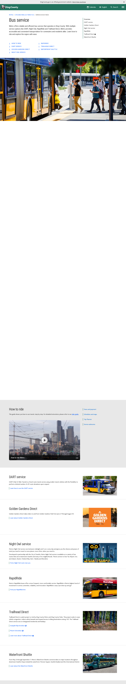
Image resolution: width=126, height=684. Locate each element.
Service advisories (89, 424)
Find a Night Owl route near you (20, 563)
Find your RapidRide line (18, 590)
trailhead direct (47, 46)
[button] (124, 2)
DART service (88, 22)
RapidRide (87, 31)
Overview (87, 19)
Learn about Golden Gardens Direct (21, 518)
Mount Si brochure (16, 631)
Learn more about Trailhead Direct (21, 636)
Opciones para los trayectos (24, 15)
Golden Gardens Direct (91, 25)
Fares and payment (90, 409)
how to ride (16, 43)
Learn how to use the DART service (21, 488)
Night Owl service (89, 28)
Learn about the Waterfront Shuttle (21, 666)
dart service (16, 46)
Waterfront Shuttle (90, 37)
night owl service (18, 52)
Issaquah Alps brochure (17, 625)
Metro (11, 15)
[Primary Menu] (123, 7)
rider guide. (75, 414)
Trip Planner (88, 419)
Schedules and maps (90, 414)
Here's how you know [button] (79, 2)
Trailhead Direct (89, 34)
